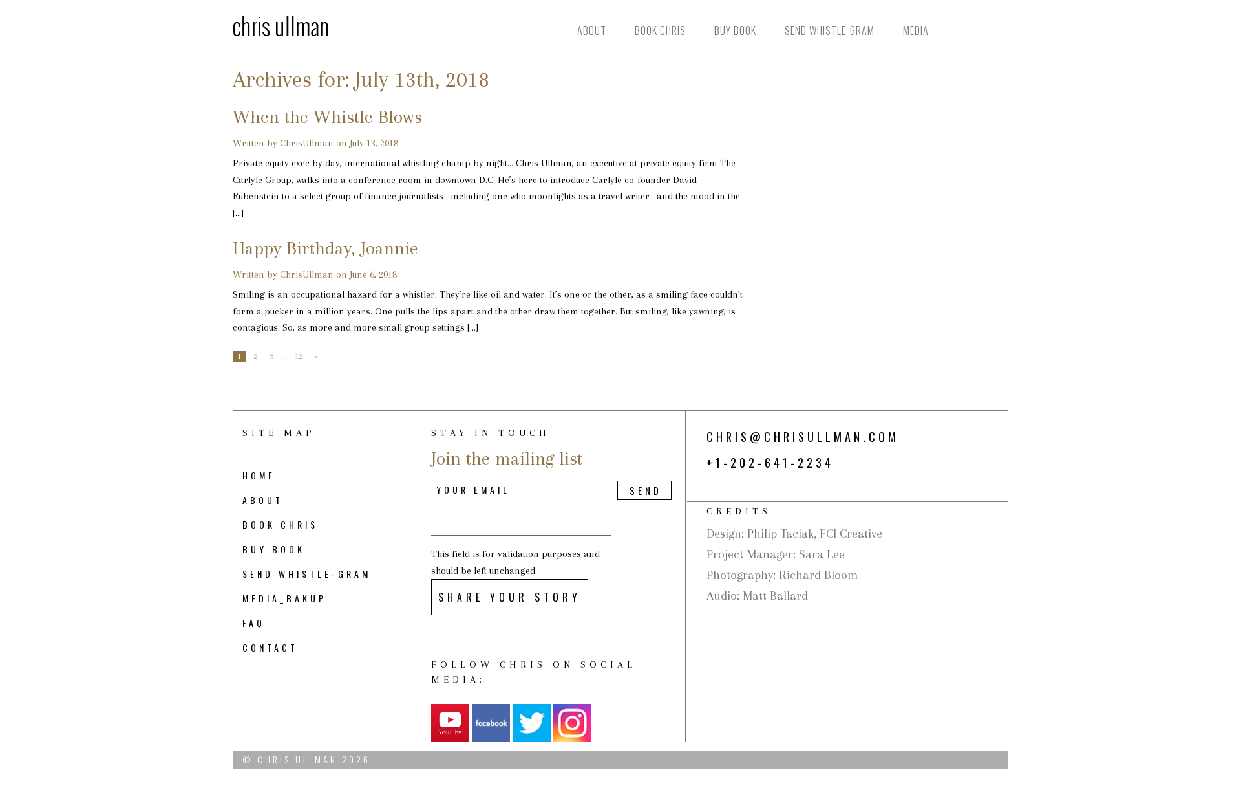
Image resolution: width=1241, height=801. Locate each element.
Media (916, 30)
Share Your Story (509, 597)
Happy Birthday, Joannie (325, 248)
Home (258, 475)
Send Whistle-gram (830, 30)
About (591, 30)
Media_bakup (284, 598)
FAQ (253, 623)
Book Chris (660, 30)
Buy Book (735, 30)
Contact (270, 647)
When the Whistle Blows (327, 116)
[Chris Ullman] (280, 25)
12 (298, 356)
